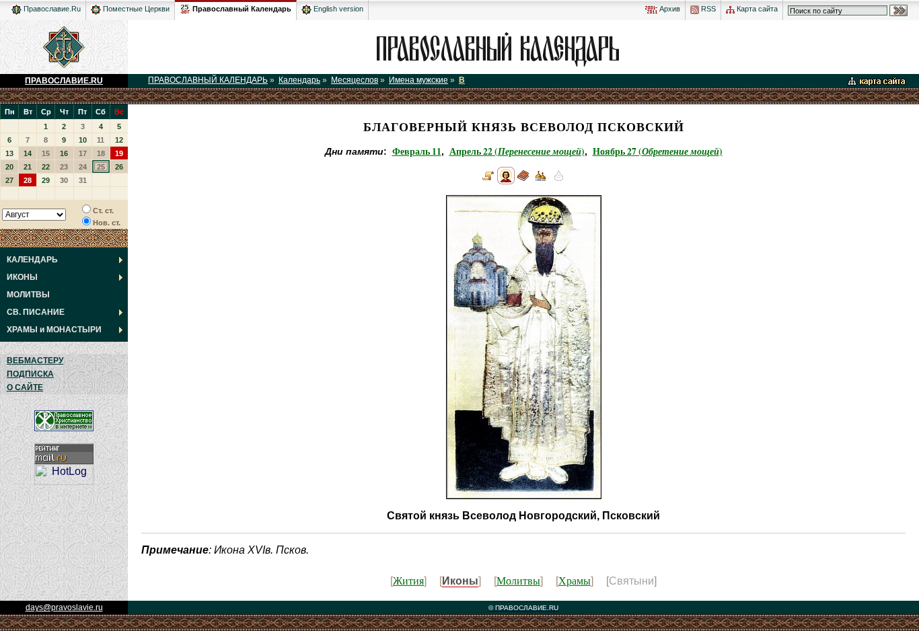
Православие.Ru (51, 9)
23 (64, 167)
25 (101, 167)
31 (83, 180)
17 (83, 153)
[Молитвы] (523, 181)
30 (64, 180)
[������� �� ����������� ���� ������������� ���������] (185, 7)
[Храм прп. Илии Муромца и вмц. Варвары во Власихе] (541, 181)
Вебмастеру (35, 360)
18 (101, 153)
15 (46, 153)
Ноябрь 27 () (658, 151)
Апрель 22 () (517, 151)
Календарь (299, 80)
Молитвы (518, 580)
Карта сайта (756, 9)
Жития (408, 580)
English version (337, 9)
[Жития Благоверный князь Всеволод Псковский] (488, 181)
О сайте (25, 387)
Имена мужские (418, 80)
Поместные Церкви (135, 9)
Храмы (574, 580)
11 (100, 140)
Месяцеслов (354, 80)
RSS (707, 9)
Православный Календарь (241, 9)
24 (83, 167)
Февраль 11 (416, 151)
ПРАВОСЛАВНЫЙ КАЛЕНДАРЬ (208, 80)
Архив (668, 9)
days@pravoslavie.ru (64, 607)
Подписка (30, 374)
